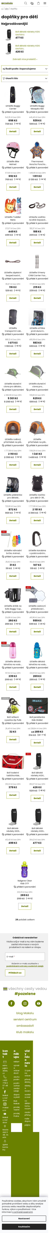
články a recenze (28, 1088)
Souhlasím (24, 1226)
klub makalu (25, 1032)
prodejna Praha (18, 1114)
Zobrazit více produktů (24, 59)
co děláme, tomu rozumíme (29, 1105)
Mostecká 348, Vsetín (5, 1133)
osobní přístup (28, 1113)
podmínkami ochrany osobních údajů (24, 966)
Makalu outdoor (5, 1098)
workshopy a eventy (30, 1095)
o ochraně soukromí (22, 1212)
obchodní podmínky (18, 1078)
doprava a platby (18, 1095)
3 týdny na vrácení (28, 1073)
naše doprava (29, 1119)
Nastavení (24, 1218)
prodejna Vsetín (18, 1108)
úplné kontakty (5, 1147)
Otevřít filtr (12, 78)
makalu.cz (5, 1108)
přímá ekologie (28, 1080)
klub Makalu (17, 1102)
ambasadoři (25, 1026)
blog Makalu (25, 1013)
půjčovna (29, 1125)
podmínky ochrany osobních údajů (18, 1087)
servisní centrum (25, 1019)
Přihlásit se (15, 972)
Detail (12, 131)
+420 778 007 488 (5, 1084)
